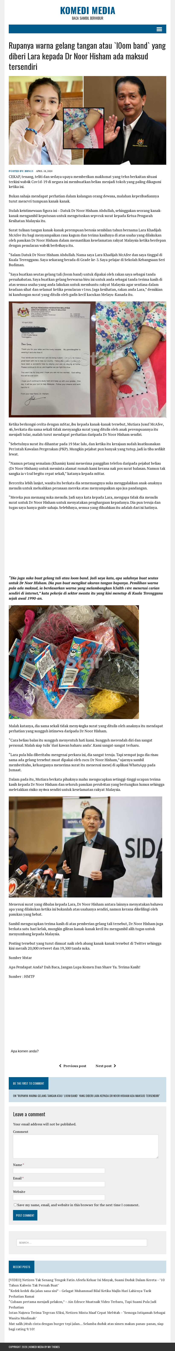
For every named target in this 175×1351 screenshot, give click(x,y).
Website (19, 1191)
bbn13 (29, 171)
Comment (20, 1131)
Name (18, 1164)
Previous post (74, 1065)
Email (17, 1178)
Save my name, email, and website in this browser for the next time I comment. (78, 1205)
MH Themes (54, 1347)
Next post (104, 1065)
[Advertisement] (87, 544)
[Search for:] (82, 1242)
